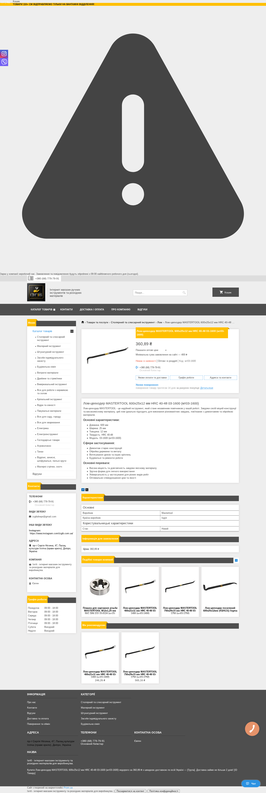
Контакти (66, 309)
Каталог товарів (41, 309)
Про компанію (120, 309)
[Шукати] (184, 293)
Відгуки (142, 309)
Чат (253, 783)
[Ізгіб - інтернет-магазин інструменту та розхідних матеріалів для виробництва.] (36, 292)
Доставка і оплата (92, 309)
